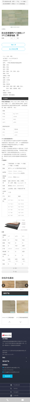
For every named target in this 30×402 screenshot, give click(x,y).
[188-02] (8, 284)
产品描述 (5, 98)
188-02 (8, 289)
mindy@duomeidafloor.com (11, 372)
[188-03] (21, 284)
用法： (4, 71)
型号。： (5, 62)
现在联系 (7, 376)
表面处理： (6, 95)
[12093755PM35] (7, 335)
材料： (4, 82)
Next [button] (26, 285)
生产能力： (6, 58)
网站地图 (4, 352)
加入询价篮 (12, 49)
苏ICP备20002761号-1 (8, 354)
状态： (4, 69)
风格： (4, 84)
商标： (4, 73)
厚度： (4, 90)
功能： (4, 86)
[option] (8, 285)
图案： (4, 65)
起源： (4, 80)
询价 (12, 45)
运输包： (5, 75)
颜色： (4, 67)
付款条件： (6, 60)
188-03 (22, 289)
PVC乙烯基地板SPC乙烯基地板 (9, 317)
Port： (4, 56)
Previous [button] (3, 285)
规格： (4, 77)
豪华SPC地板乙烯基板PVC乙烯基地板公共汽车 (23, 317)
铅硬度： (5, 92)
